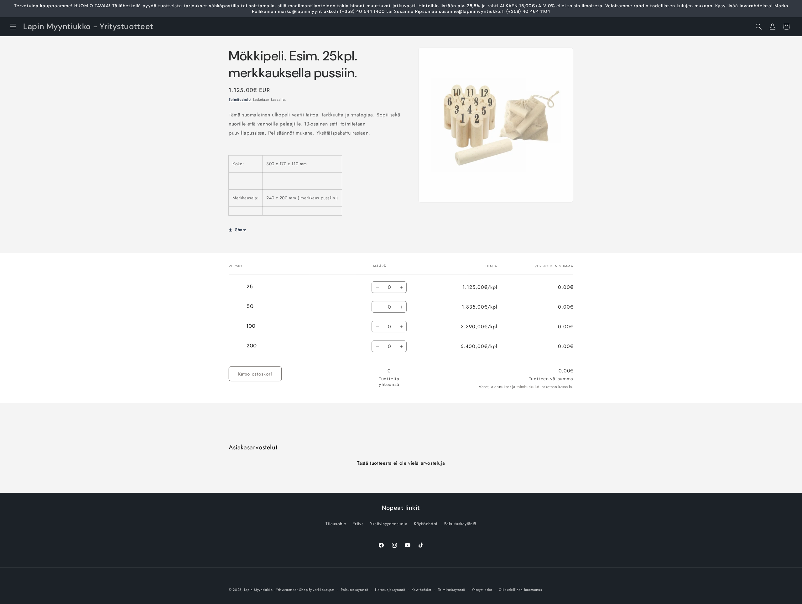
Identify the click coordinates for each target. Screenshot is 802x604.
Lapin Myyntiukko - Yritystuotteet (271, 589)
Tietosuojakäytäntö (390, 589)
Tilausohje (335, 523)
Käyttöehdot (425, 523)
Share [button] (241, 230)
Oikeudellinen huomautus (520, 589)
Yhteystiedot (482, 589)
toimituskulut (528, 387)
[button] (13, 26)
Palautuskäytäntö (460, 523)
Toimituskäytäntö (451, 589)
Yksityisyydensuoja (389, 523)
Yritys (358, 523)
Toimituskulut (240, 99)
